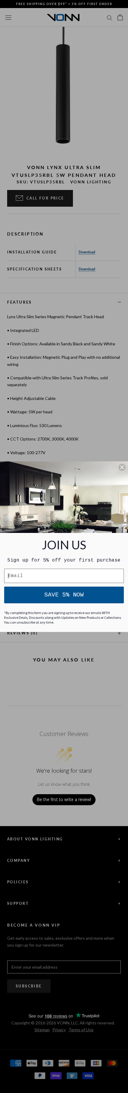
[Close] (122, 467)
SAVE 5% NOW (64, 594)
